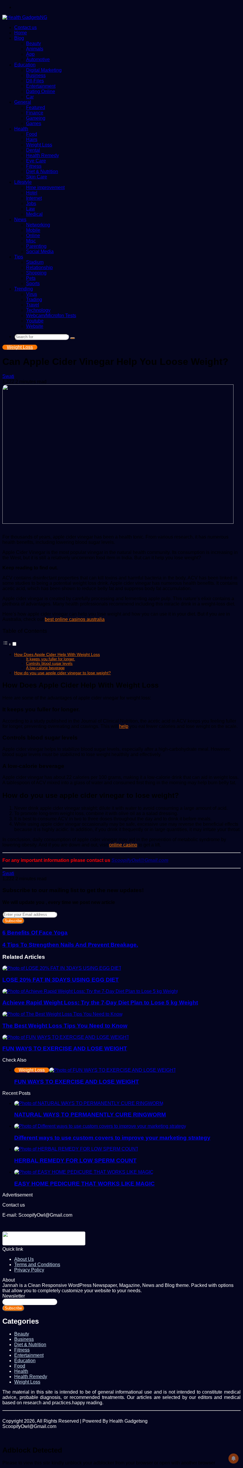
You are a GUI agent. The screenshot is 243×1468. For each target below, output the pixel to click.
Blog (19, 38)
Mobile (33, 230)
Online (33, 235)
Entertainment (40, 86)
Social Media (40, 251)
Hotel (31, 192)
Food (31, 134)
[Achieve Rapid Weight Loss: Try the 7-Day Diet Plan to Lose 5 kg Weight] (90, 991)
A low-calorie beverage (45, 668)
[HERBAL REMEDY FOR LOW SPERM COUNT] (76, 1148)
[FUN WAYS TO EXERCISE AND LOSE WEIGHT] (66, 1037)
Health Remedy (42, 155)
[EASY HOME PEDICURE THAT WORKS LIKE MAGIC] (84, 1172)
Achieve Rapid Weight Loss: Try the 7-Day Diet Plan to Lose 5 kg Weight (100, 1002)
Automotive (38, 59)
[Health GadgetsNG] (24, 17)
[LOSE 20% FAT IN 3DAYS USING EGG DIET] (62, 968)
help (123, 726)
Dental (33, 150)
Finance (34, 112)
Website (34, 326)
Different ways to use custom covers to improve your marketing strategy (112, 1138)
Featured (35, 107)
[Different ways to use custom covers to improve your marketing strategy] (100, 1126)
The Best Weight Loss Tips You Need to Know (64, 1026)
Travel (32, 304)
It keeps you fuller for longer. (50, 659)
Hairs (31, 139)
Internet (34, 198)
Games (33, 123)
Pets (31, 278)
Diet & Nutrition (42, 171)
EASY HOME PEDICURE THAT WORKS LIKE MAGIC (84, 1184)
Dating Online (40, 91)
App (30, 54)
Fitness (33, 166)
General (22, 102)
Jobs (31, 203)
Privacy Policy (29, 1269)
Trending (23, 288)
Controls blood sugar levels (49, 663)
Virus (31, 294)
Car (30, 96)
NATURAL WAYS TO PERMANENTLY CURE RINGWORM (90, 1114)
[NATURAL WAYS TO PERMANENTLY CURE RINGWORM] (88, 1103)
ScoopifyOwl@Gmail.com (139, 860)
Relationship (39, 267)
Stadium (35, 262)
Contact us (25, 27)
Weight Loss (39, 144)
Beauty (33, 43)
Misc (31, 240)
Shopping (36, 272)
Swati (8, 376)
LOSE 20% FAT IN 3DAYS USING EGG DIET (60, 980)
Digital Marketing (44, 70)
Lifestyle (23, 182)
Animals (34, 48)
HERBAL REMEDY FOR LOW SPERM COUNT (75, 1160)
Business (36, 75)
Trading (34, 299)
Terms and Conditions (37, 1264)
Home (20, 32)
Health (21, 128)
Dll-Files (35, 80)
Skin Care (36, 176)
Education (25, 64)
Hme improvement (45, 187)
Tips (18, 256)
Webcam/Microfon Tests (51, 315)
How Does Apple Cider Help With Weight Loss (57, 654)
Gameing (35, 118)
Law (30, 208)
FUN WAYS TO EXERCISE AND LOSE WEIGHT (64, 1048)
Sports (33, 283)
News (20, 219)
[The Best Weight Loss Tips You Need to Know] (62, 1014)
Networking (38, 224)
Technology (38, 310)
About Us (24, 1259)
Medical (34, 214)
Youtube (35, 320)
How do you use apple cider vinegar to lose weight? (62, 672)
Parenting (36, 246)
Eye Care (36, 160)
